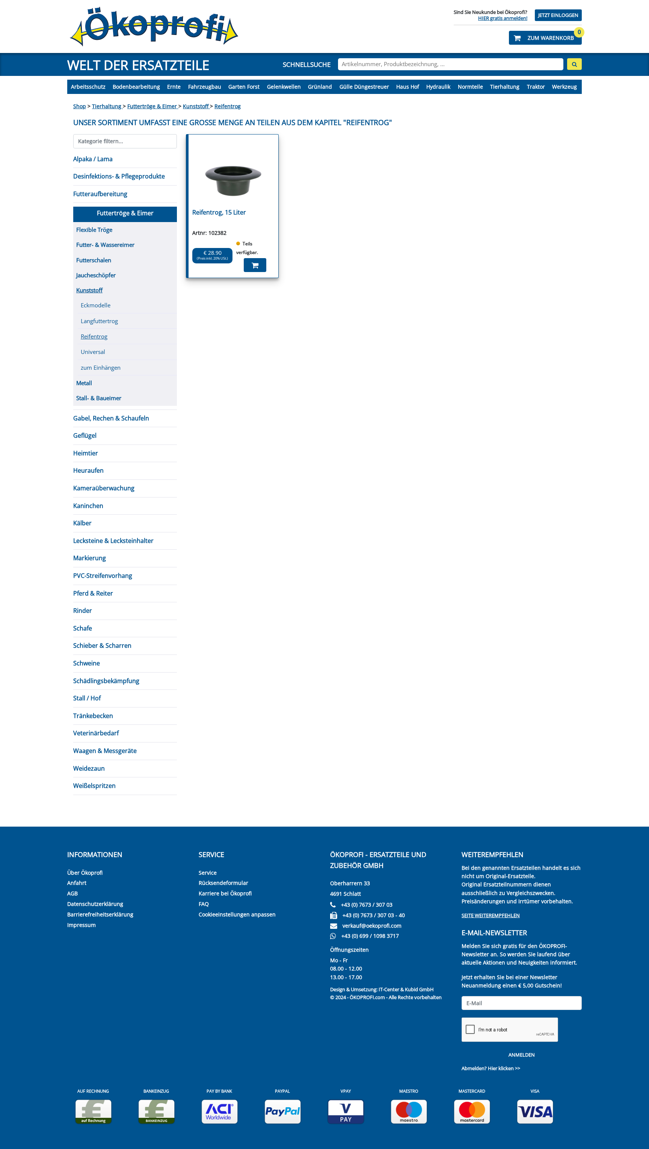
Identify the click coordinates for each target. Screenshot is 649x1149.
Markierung (89, 558)
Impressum (81, 924)
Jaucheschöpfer (96, 275)
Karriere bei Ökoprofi (225, 893)
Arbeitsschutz (88, 86)
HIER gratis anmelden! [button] (502, 18)
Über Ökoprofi (85, 872)
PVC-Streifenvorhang (102, 575)
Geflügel (85, 435)
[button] (545, 38)
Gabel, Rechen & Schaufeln (111, 418)
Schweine (86, 663)
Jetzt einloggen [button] (558, 15)
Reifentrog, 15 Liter (219, 212)
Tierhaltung (504, 86)
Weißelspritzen (94, 786)
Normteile (470, 86)
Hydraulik (438, 86)
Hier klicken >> (504, 1068)
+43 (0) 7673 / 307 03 (366, 904)
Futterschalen (93, 260)
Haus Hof (407, 86)
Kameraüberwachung (103, 488)
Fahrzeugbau (204, 86)
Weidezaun (89, 768)
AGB (72, 893)
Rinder (82, 610)
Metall (84, 383)
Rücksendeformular (223, 882)
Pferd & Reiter (93, 593)
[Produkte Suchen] (574, 64)
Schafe (82, 628)
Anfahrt (76, 882)
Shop (79, 106)
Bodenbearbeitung (136, 86)
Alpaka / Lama (93, 159)
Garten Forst (244, 86)
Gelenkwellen (284, 86)
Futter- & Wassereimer (105, 244)
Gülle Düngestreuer (364, 86)
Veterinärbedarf (96, 733)
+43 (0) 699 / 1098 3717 (370, 935)
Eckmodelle (95, 305)
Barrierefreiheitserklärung (100, 914)
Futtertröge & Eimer (152, 106)
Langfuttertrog (99, 321)
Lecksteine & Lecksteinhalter (113, 541)
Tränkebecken (93, 716)
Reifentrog (227, 106)
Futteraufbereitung (100, 194)
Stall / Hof (87, 698)
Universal (93, 351)
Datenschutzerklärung (95, 903)
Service (208, 872)
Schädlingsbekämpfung (106, 681)
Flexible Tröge (94, 229)
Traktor (536, 86)
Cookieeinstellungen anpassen (237, 914)
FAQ (204, 903)
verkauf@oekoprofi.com (372, 925)
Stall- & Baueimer (98, 398)
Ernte (174, 86)
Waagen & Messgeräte (105, 751)
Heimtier (85, 453)
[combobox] (450, 64)
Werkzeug (564, 86)
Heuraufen (88, 470)
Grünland (320, 86)
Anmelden (522, 1055)
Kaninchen (88, 506)
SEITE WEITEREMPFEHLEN (491, 915)
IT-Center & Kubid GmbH (406, 989)
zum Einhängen (101, 367)
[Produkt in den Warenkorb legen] (255, 265)
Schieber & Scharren (102, 645)
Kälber (82, 523)
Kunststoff (196, 106)
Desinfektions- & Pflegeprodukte (119, 176)
